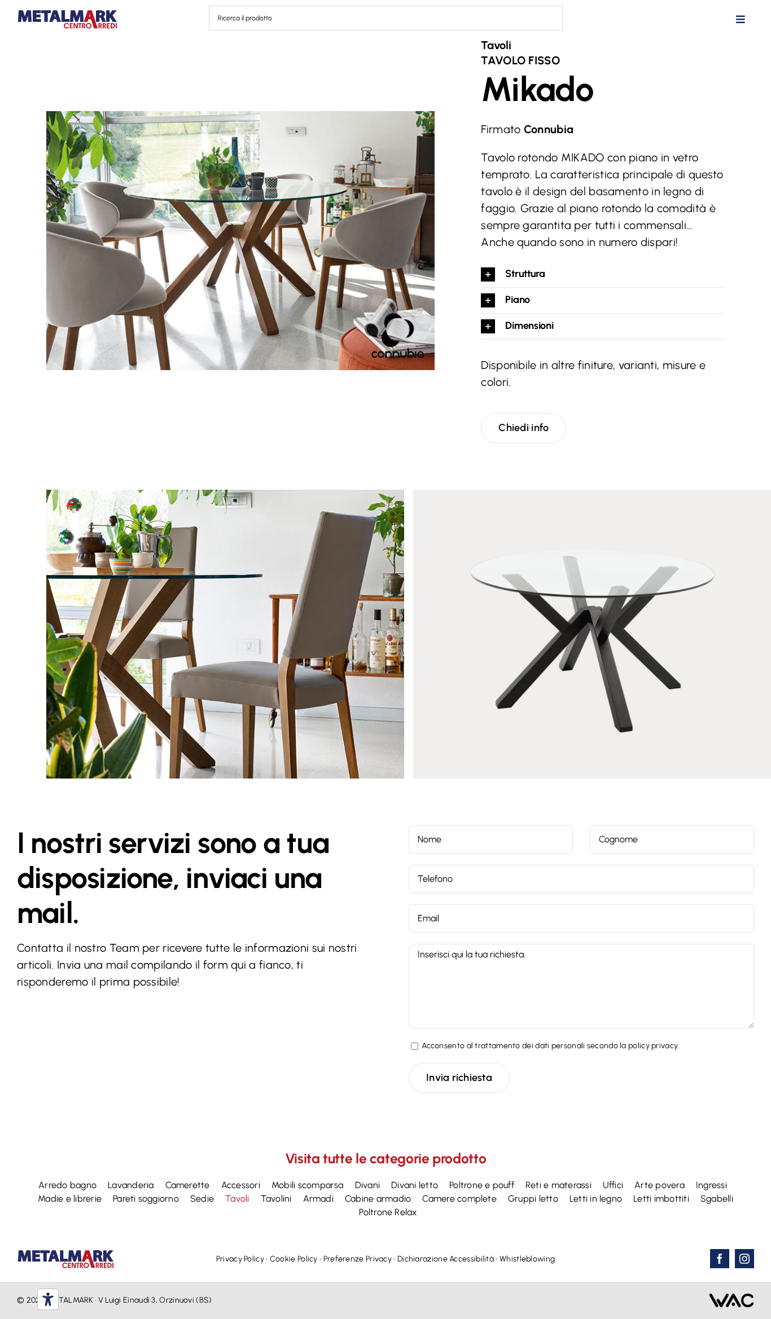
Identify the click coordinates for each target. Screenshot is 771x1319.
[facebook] (719, 1258)
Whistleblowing (527, 1259)
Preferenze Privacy (357, 1259)
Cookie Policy (294, 1259)
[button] (603, 274)
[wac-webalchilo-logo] (731, 1298)
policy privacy (653, 1045)
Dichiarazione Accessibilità (445, 1259)
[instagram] (744, 1258)
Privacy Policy (240, 1259)
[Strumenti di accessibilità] (48, 1299)
